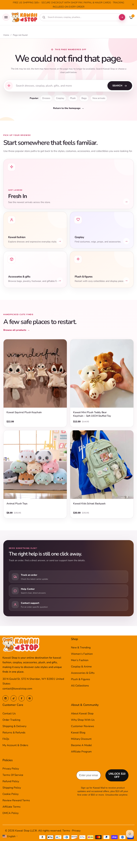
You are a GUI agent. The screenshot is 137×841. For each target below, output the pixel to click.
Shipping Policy (12, 788)
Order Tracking (11, 720)
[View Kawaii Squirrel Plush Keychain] (35, 373)
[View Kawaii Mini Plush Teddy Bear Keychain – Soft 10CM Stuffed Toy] (101, 373)
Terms (66, 830)
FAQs (6, 739)
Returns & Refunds (14, 732)
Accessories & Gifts (83, 673)
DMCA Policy (11, 813)
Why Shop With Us (83, 720)
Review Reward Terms (16, 800)
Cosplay (60, 98)
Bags (84, 98)
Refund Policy (11, 781)
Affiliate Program (81, 751)
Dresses (46, 98)
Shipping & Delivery (14, 726)
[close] (132, 5)
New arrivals (99, 98)
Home (6, 35)
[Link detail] (6, 698)
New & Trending (81, 647)
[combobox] (81, 17)
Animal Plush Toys (17, 503)
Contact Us (9, 713)
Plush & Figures (80, 679)
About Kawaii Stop (82, 713)
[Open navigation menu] (6, 17)
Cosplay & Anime (81, 666)
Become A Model (81, 745)
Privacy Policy (11, 768)
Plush (73, 98)
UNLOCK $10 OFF (117, 775)
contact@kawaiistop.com (17, 688)
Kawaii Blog (78, 732)
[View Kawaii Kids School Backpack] (101, 464)
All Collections (80, 685)
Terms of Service (13, 775)
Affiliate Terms (12, 807)
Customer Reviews (82, 726)
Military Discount (81, 739)
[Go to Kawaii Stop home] (24, 17)
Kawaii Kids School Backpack (89, 503)
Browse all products (16, 330)
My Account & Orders (15, 745)
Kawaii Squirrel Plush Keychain (24, 412)
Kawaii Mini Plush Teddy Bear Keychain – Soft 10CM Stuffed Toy (92, 414)
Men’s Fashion (79, 660)
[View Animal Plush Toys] (35, 464)
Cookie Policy (11, 794)
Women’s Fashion (82, 654)
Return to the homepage (68, 108)
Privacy (76, 830)
